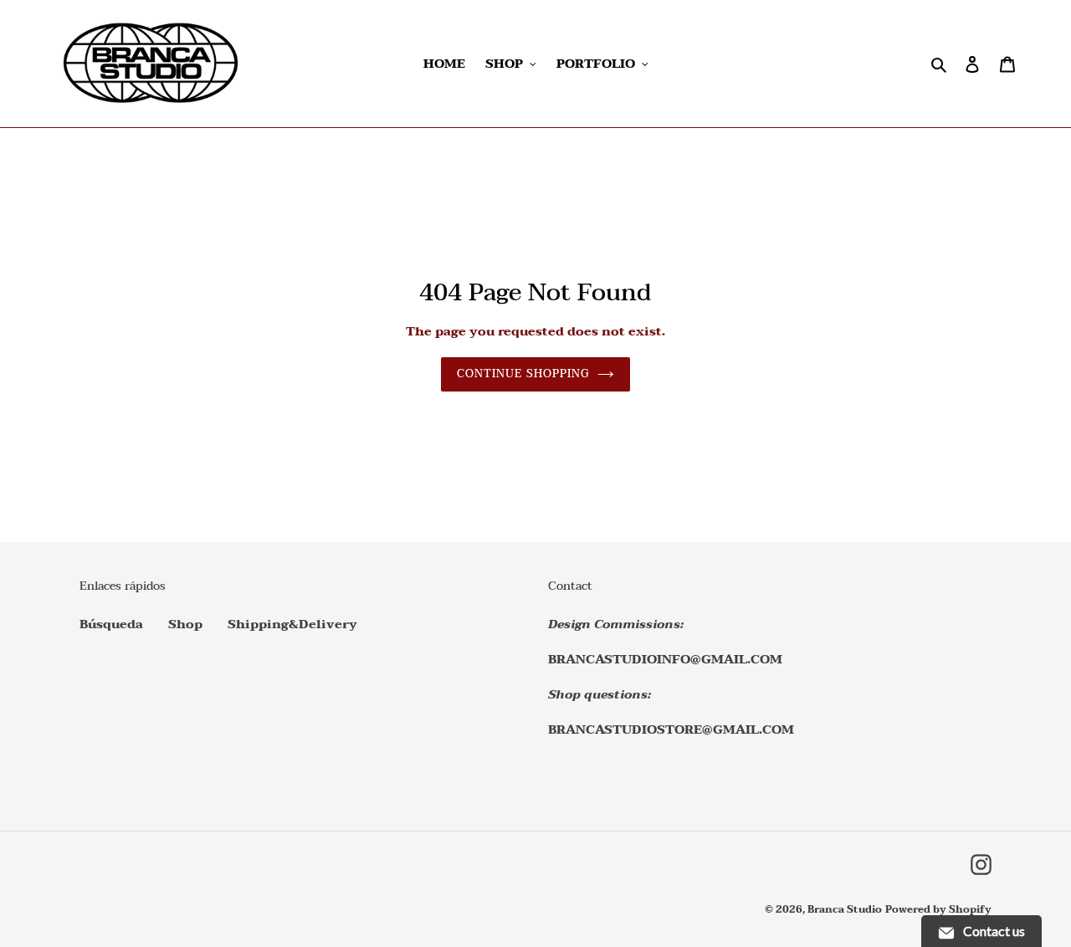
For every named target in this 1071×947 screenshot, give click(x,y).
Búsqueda (111, 624)
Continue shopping (523, 374)
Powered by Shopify (938, 909)
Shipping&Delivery (292, 624)
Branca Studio (844, 909)
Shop (185, 624)
